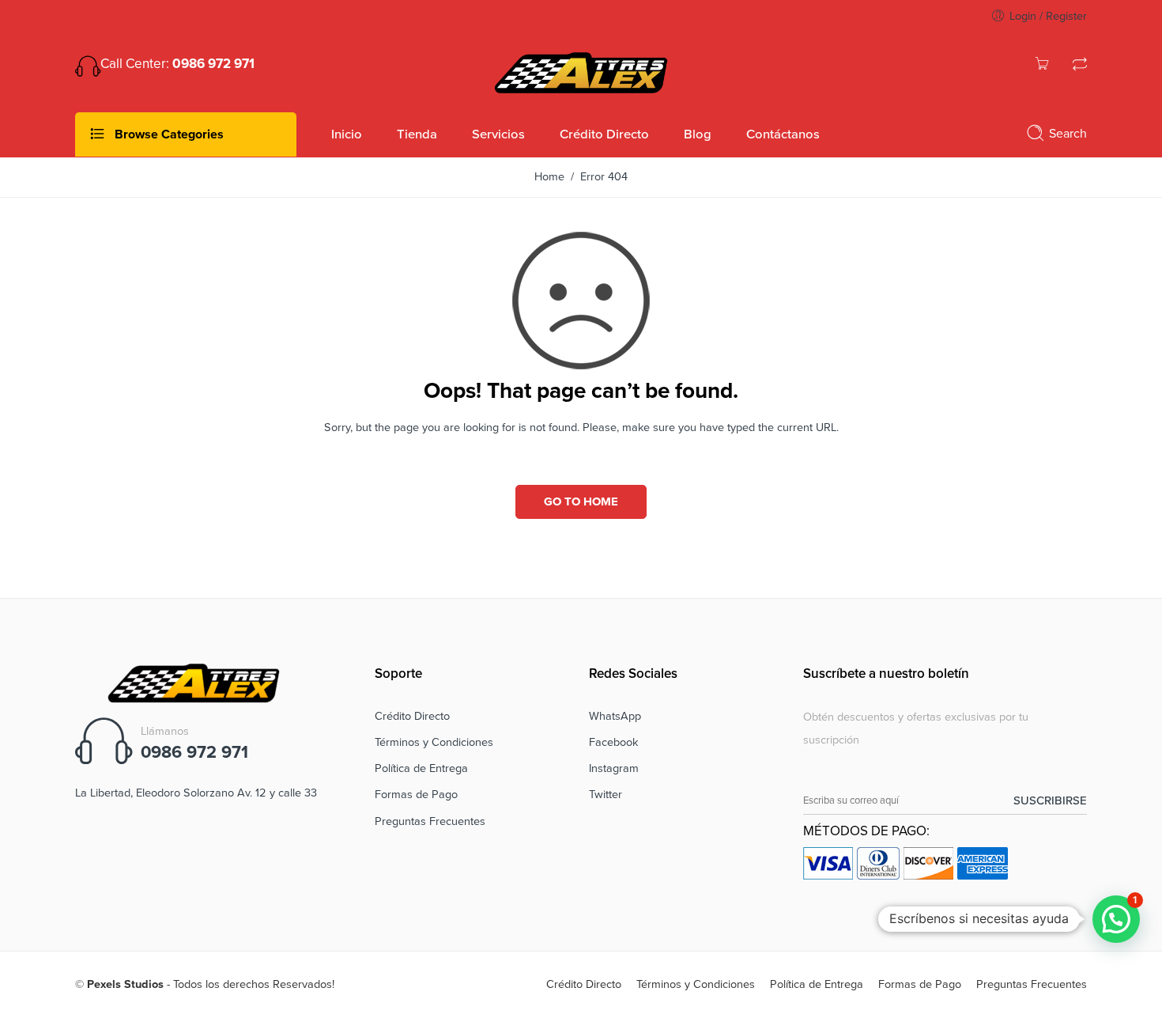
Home (549, 177)
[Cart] (1042, 66)
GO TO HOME (581, 501)
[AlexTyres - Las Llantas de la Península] (581, 71)
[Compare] (1080, 66)
